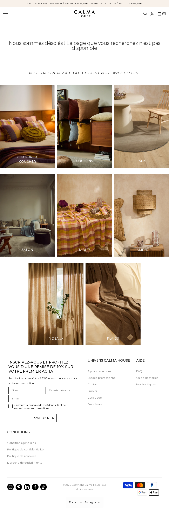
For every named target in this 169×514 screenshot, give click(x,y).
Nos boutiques (146, 384)
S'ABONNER (44, 418)
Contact (93, 384)
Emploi (92, 391)
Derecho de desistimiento (24, 462)
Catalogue (95, 397)
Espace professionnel (102, 377)
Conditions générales (21, 442)
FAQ (139, 371)
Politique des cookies (21, 456)
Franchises (95, 404)
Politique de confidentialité (25, 449)
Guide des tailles (147, 377)
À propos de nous (99, 371)
